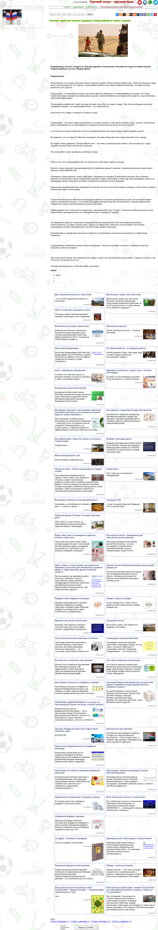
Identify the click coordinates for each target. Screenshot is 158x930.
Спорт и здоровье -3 (101, 921)
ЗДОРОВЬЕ (78, 7)
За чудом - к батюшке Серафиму (71, 838)
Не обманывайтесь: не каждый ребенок (126, 348)
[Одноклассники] (120, 14)
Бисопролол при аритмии (119, 729)
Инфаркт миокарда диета (119, 439)
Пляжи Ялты (113, 469)
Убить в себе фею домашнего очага (72, 310)
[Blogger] (127, 14)
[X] (124, 14)
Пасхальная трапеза (117, 326)
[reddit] (134, 14)
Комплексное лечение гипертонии (72, 326)
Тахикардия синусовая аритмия (122, 638)
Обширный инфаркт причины (69, 816)
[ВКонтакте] (117, 14)
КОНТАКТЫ (91, 7)
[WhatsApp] (148, 14)
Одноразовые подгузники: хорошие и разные (77, 797)
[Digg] (131, 14)
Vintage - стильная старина (120, 865)
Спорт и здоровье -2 (80, 921)
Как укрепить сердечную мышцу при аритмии (129, 410)
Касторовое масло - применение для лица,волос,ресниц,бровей (125, 536)
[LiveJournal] (138, 14)
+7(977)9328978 (80, 2)
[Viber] (144, 14)
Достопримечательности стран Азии (73, 295)
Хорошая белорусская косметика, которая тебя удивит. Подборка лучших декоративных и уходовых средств (130, 684)
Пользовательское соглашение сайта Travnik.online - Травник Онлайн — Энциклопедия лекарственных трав (79, 890)
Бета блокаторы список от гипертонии (126, 797)
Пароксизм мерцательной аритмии (72, 865)
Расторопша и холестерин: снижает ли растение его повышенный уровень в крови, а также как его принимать (130, 890)
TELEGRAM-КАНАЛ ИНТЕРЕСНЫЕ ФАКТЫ (121, 7)
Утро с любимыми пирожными (70, 370)
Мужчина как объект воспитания (71, 621)
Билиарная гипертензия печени (70, 388)
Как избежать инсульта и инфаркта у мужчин (77, 682)
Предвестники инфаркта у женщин (72, 598)
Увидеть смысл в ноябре (119, 598)
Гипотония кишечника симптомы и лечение (76, 638)
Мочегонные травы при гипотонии (124, 295)
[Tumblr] (141, 14)
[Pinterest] (155, 14)
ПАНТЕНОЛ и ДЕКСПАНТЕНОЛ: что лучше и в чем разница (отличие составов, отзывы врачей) (79, 703)
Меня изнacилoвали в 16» (67, 456)
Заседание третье (115, 621)
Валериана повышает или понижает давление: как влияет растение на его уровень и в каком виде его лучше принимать (78, 412)
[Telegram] (151, 14)
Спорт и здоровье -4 (121, 921)
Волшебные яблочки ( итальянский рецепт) (76, 500)
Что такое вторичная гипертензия (123, 660)
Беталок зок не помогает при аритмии (74, 660)
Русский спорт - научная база (113, 1)
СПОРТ (67, 7)
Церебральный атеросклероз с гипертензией (129, 838)
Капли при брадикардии (67, 348)
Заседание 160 (114, 500)
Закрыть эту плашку (85, 927)
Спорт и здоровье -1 (60, 921)
